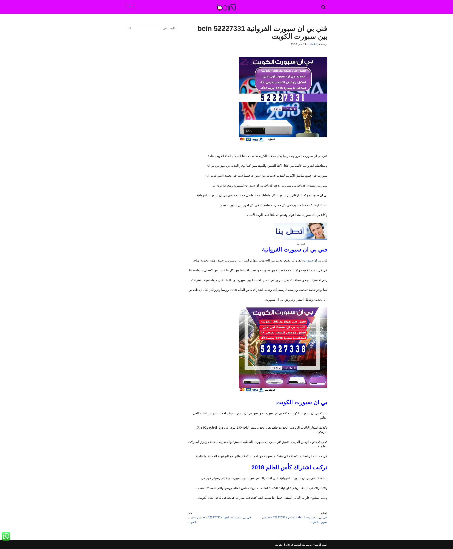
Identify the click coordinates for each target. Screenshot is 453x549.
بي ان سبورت (312, 260)
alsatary (314, 44)
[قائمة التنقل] (130, 7)
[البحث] (323, 7)
